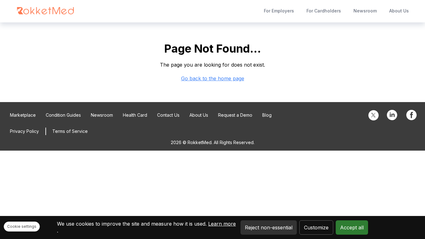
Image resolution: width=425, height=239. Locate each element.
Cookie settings (21, 226)
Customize (316, 227)
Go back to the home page (212, 78)
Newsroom (365, 10)
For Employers (279, 10)
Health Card (135, 115)
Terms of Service (70, 131)
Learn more (222, 224)
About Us (399, 10)
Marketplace (23, 115)
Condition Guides (63, 115)
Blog (267, 115)
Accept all (352, 227)
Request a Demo (235, 115)
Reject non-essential (268, 227)
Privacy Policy (24, 131)
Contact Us (168, 115)
